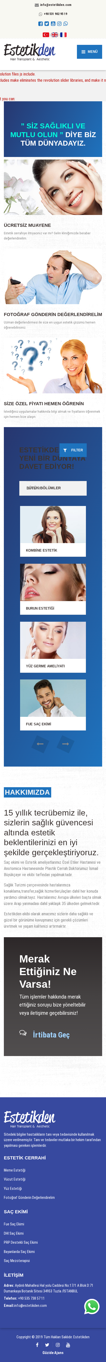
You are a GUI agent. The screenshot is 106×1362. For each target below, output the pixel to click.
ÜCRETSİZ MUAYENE (27, 225)
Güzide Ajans (53, 1353)
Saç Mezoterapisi (17, 1261)
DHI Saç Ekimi (14, 1233)
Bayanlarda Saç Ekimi (19, 1252)
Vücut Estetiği (14, 1179)
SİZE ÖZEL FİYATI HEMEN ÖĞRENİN (44, 403)
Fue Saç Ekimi (14, 1224)
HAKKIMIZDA (27, 792)
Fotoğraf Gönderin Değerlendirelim (53, 314)
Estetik (34, 488)
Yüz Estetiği (13, 1188)
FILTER (75, 450)
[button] (40, 744)
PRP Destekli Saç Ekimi (21, 1242)
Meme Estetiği (14, 1170)
